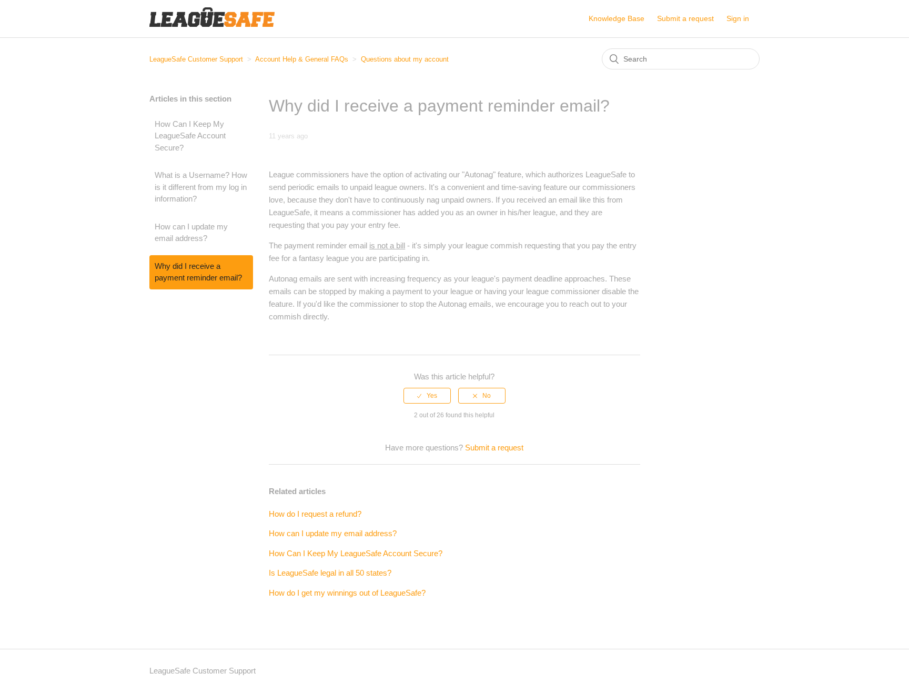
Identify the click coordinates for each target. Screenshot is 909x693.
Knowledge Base (616, 18)
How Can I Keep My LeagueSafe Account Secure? (190, 135)
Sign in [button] (737, 18)
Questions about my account (405, 59)
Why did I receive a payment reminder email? (198, 272)
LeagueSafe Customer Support (196, 59)
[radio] (427, 396)
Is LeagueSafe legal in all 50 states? (330, 572)
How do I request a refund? (315, 513)
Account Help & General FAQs (301, 59)
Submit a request (685, 18)
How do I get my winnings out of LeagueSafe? (347, 592)
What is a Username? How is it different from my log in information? (201, 186)
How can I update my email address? (191, 232)
